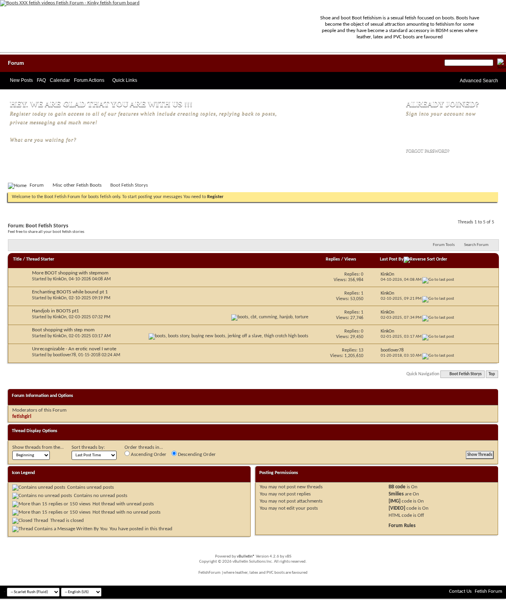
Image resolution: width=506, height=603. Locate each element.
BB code (397, 487)
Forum (16, 63)
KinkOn (59, 279)
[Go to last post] (438, 280)
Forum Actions (89, 80)
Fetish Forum (488, 591)
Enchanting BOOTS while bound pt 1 (70, 292)
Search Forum (476, 245)
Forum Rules (402, 525)
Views (350, 259)
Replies (333, 259)
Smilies (396, 494)
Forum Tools (444, 245)
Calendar (60, 80)
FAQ (41, 80)
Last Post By (392, 259)
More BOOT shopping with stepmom (70, 273)
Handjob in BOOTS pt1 (55, 311)
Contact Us (460, 591)
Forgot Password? (427, 150)
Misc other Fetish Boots (77, 185)
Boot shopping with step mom (63, 330)
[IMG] (394, 501)
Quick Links (124, 80)
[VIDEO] (397, 508)
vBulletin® (246, 556)
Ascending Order (148, 454)
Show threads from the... (38, 447)
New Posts (21, 80)
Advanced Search (479, 80)
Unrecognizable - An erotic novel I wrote (74, 349)
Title (17, 259)
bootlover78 (64, 355)
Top (492, 374)
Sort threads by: (88, 447)
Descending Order (196, 454)
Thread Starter (40, 259)
